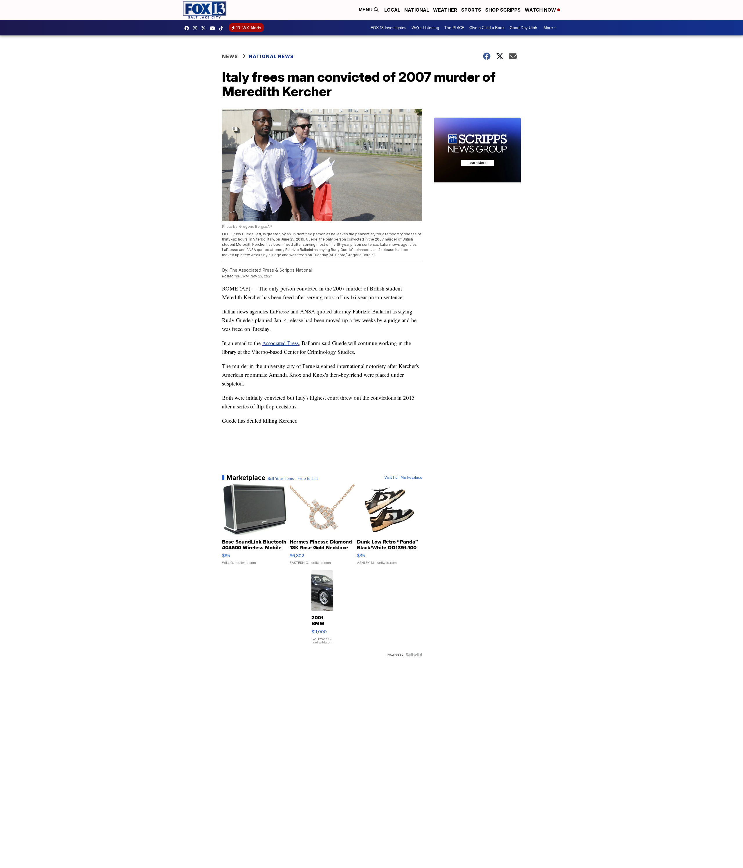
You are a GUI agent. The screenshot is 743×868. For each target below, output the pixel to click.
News (230, 56)
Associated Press (280, 343)
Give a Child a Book (486, 28)
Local (392, 10)
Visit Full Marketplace (403, 478)
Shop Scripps (503, 10)
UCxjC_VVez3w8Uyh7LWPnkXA (214, 28)
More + (550, 28)
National (416, 10)
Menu (366, 9)
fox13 (205, 28)
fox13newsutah (188, 28)
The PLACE (454, 28)
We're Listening (425, 28)
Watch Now (541, 10)
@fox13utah (222, 28)
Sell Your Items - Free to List (293, 479)
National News (271, 56)
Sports (471, 10)
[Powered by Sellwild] (413, 655)
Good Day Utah (523, 28)
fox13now (196, 28)
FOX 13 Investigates (388, 28)
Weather (445, 10)
